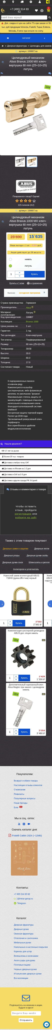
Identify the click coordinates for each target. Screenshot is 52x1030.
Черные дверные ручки (25, 969)
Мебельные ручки (22, 942)
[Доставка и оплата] (23, 1)
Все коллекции (21, 978)
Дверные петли (41, 548)
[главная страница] (2, 46)
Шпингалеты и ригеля (39, 562)
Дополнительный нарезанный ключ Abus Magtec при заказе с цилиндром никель (26, 687)
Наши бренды (20, 803)
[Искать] (49, 17)
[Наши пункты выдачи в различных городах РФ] (14, 1)
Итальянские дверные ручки (27, 974)
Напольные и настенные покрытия (31, 947)
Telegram (21, 903)
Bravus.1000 (32, 321)
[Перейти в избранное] (36, 10)
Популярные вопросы (24, 798)
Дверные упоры (12, 555)
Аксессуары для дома (24, 960)
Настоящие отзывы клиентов (28, 785)
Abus (28, 307)
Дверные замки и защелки (15, 548)
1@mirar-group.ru (25, 899)
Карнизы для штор (23, 951)
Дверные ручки (21, 929)
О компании (19, 789)
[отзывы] (50, 73)
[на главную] (3, 10)
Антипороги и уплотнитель (26, 569)
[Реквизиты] (32, 1)
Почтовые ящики (22, 965)
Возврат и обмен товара (25, 781)
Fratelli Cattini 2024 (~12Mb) (27, 835)
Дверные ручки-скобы (37, 555)
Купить (34, 274)
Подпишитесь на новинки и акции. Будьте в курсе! (26, 1006)
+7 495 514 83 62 (22, 894)
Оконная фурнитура (23, 934)
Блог (16, 807)
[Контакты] (40, 1)
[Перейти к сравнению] (41, 10)
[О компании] (5, 1)
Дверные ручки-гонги (12, 562)
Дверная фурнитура (23, 925)
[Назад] (1, 73)
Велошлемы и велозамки (26, 956)
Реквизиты (19, 794)
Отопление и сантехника (26, 938)
